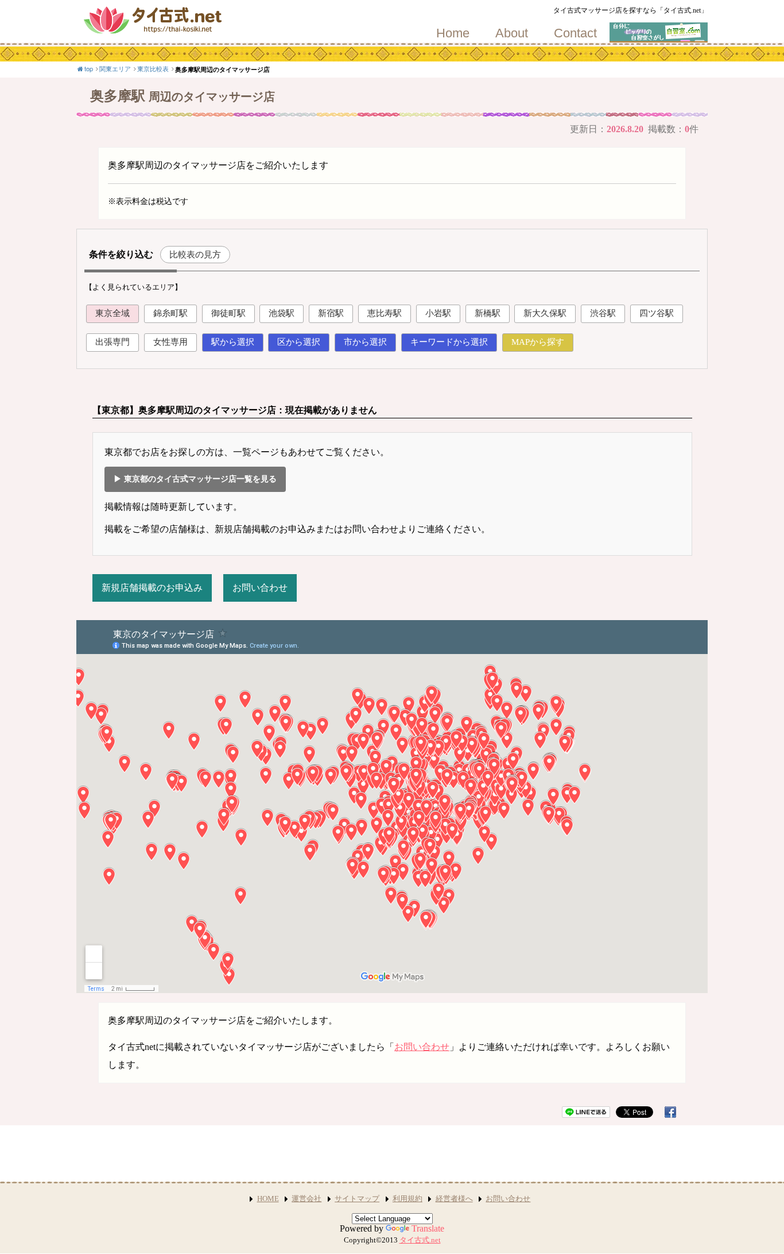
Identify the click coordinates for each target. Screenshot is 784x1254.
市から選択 (365, 342)
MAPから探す (537, 342)
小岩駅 (438, 313)
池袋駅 (281, 313)
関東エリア (115, 68)
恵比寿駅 (384, 313)
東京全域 (112, 313)
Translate (428, 1228)
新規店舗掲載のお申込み (152, 588)
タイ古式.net (420, 1240)
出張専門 (112, 342)
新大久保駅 (544, 313)
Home (452, 33)
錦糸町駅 (170, 313)
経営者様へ (454, 1199)
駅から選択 (232, 342)
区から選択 (298, 342)
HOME (268, 1199)
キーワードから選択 (449, 342)
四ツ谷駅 (656, 313)
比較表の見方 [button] (195, 254)
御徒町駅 (228, 313)
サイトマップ (357, 1199)
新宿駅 (331, 313)
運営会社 (306, 1199)
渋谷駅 (603, 313)
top (88, 68)
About (511, 33)
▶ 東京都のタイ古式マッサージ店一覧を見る (195, 479)
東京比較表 (153, 68)
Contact (575, 33)
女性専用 (170, 342)
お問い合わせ (260, 588)
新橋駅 (487, 313)
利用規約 (407, 1199)
